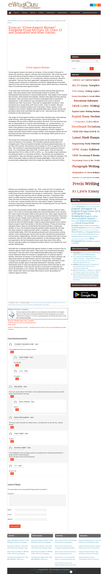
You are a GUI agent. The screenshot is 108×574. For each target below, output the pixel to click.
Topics (24, 13)
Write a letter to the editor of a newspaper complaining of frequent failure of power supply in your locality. (65, 547)
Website (10, 519)
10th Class (14, 20)
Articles (89, 204)
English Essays (62, 13)
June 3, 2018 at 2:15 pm (22, 359)
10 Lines (74, 204)
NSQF (84, 232)
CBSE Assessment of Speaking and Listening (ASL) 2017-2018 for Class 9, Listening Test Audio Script (86, 266)
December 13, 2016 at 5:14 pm (19, 346)
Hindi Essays (51, 13)
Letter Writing (75, 13)
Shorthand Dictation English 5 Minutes (80, 239)
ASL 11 (75, 206)
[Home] (9, 13)
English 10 (45, 302)
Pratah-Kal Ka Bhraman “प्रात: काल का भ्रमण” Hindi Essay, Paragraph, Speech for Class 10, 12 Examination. (17, 547)
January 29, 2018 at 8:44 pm (19, 419)
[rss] (96, 5)
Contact (38, 572)
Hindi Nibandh (94, 225)
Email (10, 514)
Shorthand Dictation (90, 13)
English (40, 302)
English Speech (87, 218)
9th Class (17, 304)
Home (9, 20)
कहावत (96, 241)
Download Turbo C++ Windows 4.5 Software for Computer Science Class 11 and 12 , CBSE (86, 271)
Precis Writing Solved (85, 234)
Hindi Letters (84, 225)
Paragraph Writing (93, 232)
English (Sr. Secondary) (33, 304)
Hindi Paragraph (77, 227)
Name (10, 510)
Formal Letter (75, 221)
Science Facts (76, 236)
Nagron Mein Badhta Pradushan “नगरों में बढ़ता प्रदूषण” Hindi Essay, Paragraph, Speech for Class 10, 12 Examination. (18, 541)
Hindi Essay (82, 223)
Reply (12, 352)
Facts (96, 219)
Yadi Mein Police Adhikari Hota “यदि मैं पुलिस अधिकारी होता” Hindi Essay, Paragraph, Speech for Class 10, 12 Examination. (17, 558)
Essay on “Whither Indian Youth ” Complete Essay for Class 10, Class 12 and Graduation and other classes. (22, 323)
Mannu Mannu (77, 274)
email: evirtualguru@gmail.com (60, 572)
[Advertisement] (38, 48)
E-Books (41, 13)
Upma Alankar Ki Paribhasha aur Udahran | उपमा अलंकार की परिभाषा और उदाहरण (86, 254)
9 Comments (35, 302)
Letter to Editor (95, 230)
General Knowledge (88, 220)
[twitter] (94, 5)
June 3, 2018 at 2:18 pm (18, 435)
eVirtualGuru (34, 570)
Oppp (21, 371)
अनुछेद (94, 241)
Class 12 (26, 304)
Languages (46, 304)
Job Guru (88, 230)
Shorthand (95, 236)
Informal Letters (82, 230)
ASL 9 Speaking (94, 204)
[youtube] (99, 5)
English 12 (41, 304)
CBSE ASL (32, 13)
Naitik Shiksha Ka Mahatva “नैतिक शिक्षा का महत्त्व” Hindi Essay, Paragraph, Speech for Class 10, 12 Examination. (17, 553)
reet (15, 465)
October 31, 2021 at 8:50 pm (23, 372)
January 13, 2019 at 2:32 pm (19, 467)
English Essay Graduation (81, 214)
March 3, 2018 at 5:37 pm (23, 403)
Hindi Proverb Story (90, 228)
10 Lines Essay (82, 204)
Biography (81, 206)
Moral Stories (77, 231)
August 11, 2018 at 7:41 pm (19, 449)
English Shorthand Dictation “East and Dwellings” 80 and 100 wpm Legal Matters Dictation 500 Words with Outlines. (89, 541)
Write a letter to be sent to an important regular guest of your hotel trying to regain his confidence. (65, 564)
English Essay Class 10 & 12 (59, 302)
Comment (11, 494)
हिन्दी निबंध (76, 243)
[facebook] (91, 5)
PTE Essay (96, 234)
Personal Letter (74, 234)
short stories (87, 241)
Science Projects (87, 236)
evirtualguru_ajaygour (21, 309)
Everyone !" (74, 570)
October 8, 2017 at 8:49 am (19, 388)
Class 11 (21, 304)
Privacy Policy (46, 572)
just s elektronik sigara (79, 257)
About (16, 13)
